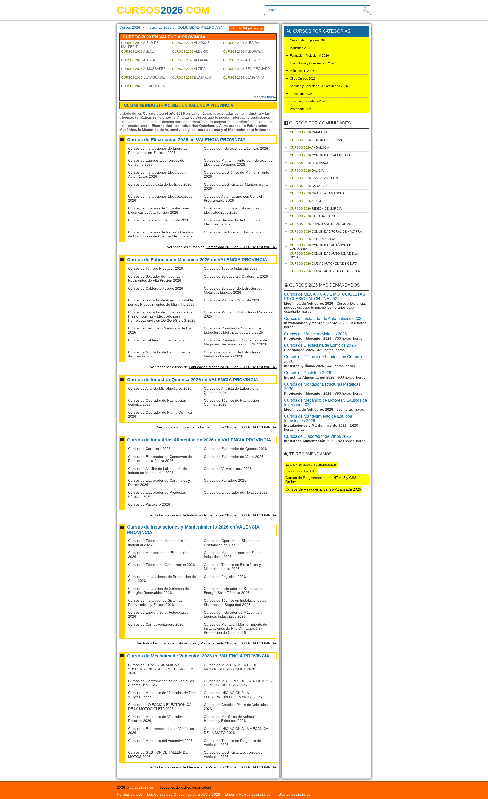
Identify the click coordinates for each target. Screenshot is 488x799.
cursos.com (163, 10)
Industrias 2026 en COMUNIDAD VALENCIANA (184, 27)
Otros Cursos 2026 (303, 78)
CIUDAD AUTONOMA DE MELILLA (325, 271)
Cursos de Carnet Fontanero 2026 (156, 624)
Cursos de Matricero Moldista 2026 (232, 300)
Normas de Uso (129, 794)
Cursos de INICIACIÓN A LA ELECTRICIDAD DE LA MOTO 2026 (233, 695)
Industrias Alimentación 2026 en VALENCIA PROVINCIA (232, 515)
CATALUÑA (309, 132)
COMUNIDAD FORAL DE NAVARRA (326, 231)
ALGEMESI (242, 60)
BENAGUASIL (143, 77)
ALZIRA (189, 69)
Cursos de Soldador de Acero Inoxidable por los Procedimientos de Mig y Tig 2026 (161, 302)
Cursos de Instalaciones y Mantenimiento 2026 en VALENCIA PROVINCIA (193, 529)
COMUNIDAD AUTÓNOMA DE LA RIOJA (324, 255)
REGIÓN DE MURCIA (316, 208)
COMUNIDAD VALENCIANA (320, 155)
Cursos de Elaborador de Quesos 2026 (235, 449)
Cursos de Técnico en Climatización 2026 (161, 565)
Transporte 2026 (301, 94)
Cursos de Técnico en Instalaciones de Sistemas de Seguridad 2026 (235, 602)
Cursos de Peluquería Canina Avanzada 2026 (323, 489)
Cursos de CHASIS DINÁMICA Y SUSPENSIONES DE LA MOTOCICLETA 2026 (160, 669)
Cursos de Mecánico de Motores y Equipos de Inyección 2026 (325, 402)
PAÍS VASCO (309, 163)
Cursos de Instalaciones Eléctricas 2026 (236, 148)
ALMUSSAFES (143, 69)
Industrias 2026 (300, 48)
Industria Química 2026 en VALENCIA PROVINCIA (236, 427)
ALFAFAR (190, 60)
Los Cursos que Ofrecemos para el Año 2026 (183, 794)
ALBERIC (190, 51)
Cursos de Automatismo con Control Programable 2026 (233, 198)
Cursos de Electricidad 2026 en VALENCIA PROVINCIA (186, 139)
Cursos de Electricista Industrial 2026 (234, 232)
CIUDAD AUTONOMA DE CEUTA (323, 263)
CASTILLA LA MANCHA (317, 193)
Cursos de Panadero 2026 (225, 480)
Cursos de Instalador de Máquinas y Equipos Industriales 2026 (233, 614)
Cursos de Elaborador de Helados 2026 (236, 492)
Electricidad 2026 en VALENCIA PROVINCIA (241, 247)
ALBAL (137, 51)
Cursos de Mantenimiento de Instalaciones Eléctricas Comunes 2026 (238, 162)
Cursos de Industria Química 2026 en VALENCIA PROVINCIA (192, 379)
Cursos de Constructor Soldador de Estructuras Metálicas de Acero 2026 (233, 330)
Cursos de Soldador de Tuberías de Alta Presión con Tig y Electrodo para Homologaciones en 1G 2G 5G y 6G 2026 (161, 316)
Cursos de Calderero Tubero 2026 (155, 288)
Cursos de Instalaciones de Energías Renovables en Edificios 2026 (157, 150)
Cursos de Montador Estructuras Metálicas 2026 (322, 386)
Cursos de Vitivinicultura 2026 (228, 468)
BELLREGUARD (246, 69)
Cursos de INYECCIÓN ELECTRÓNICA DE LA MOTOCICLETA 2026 (159, 707)
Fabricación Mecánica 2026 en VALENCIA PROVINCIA (233, 367)
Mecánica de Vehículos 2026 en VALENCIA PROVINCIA (232, 767)
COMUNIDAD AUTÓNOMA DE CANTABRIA (322, 247)
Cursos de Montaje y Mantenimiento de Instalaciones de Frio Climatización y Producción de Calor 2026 (235, 628)
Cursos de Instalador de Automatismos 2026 (324, 318)
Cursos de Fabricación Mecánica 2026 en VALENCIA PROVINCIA (197, 259)
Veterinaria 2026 (301, 109)
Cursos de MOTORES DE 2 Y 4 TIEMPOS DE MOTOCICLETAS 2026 (238, 683)
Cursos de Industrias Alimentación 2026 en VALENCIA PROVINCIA (199, 439)
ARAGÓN (307, 201)
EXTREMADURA (312, 239)
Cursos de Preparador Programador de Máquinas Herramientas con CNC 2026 (235, 342)
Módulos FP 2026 (302, 71)
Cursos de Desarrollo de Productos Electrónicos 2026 (232, 222)
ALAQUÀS (191, 43)
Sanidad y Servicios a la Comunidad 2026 (319, 86)
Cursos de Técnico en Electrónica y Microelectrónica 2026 (232, 567)
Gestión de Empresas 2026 (308, 40)
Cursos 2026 (129, 27)
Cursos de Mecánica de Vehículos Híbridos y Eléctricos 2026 (231, 719)
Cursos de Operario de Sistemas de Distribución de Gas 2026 (233, 543)
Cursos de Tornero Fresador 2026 (155, 268)
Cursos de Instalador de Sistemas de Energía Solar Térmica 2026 (233, 590)
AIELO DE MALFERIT (140, 45)
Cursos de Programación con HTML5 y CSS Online (320, 480)
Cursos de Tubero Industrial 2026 (231, 268)
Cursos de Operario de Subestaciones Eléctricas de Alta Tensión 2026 (159, 210)
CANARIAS (308, 186)
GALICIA (307, 170)
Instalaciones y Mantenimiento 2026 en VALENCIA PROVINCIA (226, 643)
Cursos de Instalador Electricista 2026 (158, 220)
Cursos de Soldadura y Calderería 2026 (236, 276)
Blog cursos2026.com (296, 794)
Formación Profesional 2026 (309, 55)
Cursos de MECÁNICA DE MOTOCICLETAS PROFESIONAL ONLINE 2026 (324, 296)
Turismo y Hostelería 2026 (308, 101)
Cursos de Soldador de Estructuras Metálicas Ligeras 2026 (232, 290)
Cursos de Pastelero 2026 (149, 504)
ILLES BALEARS (312, 216)
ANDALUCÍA (309, 147)
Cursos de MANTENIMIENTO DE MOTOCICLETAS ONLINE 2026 (230, 667)
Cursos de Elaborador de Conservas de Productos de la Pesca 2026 (160, 459)
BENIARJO (191, 77)
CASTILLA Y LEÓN (314, 178)
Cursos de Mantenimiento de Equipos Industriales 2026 (318, 418)
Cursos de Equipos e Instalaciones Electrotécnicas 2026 (232, 210)
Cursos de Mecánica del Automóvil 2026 (160, 740)
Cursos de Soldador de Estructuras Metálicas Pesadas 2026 (232, 354)
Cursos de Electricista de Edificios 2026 (159, 184)
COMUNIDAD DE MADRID (319, 140)
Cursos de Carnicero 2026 (149, 449)
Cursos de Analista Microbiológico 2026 (159, 388)
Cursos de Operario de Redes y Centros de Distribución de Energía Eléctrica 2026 (161, 234)
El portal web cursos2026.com (249, 794)
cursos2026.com (143, 787)
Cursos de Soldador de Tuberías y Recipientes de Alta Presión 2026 (155, 278)
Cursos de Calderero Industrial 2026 (157, 340)
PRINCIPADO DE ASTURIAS (320, 224)
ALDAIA (138, 60)
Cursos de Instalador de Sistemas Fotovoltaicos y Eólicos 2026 (155, 602)
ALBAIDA (241, 43)
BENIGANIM (243, 77)
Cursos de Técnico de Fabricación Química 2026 (323, 359)
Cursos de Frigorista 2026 (225, 577)
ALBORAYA (243, 51)
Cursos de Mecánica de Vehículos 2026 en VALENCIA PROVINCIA (198, 655)
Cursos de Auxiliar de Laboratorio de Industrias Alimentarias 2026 (157, 470)
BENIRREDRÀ (143, 86)
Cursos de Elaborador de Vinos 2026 (233, 457)
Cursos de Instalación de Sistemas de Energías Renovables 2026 (158, 590)
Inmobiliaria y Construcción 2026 (312, 63)
